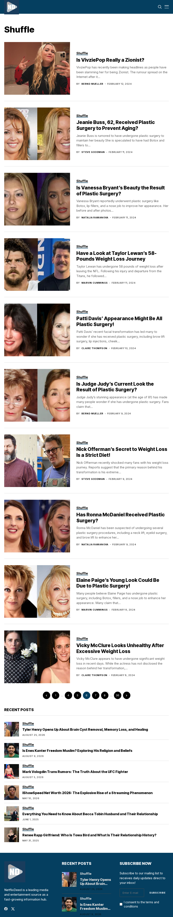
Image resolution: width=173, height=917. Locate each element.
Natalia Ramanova (94, 217)
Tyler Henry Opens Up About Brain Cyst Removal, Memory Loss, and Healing (85, 729)
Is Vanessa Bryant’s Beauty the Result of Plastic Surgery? (120, 191)
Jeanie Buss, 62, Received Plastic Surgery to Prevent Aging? (115, 125)
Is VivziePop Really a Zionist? (110, 60)
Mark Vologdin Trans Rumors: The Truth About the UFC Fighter (75, 772)
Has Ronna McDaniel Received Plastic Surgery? (120, 518)
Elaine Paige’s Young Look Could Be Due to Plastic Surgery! (117, 583)
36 (117, 695)
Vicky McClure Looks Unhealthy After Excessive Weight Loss (120, 648)
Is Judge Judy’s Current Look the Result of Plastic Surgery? (115, 387)
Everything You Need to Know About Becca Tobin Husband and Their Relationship (90, 814)
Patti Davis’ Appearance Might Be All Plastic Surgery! (119, 321)
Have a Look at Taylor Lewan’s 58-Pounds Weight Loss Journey (116, 256)
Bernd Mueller (92, 84)
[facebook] (6, 908)
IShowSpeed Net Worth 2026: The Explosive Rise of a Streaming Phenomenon (87, 793)
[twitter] (13, 908)
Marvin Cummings (94, 283)
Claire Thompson (94, 348)
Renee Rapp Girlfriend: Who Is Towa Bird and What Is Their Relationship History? (89, 835)
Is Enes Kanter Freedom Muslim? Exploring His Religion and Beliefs (77, 750)
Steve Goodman (93, 152)
